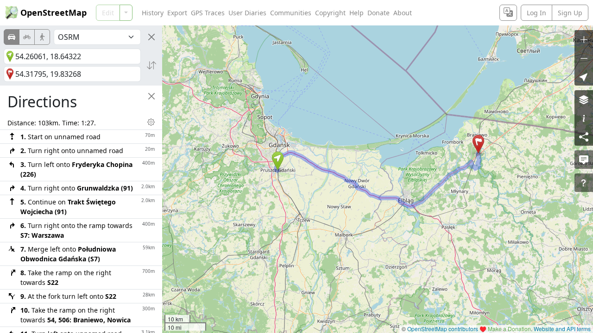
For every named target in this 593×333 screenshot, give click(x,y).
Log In (536, 12)
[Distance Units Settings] (151, 122)
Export (177, 12)
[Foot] (42, 37)
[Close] (151, 37)
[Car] (11, 37)
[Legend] (583, 118)
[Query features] (583, 182)
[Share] (583, 136)
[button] (278, 161)
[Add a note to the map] (583, 159)
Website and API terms (562, 329)
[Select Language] (508, 13)
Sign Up (570, 12)
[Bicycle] (27, 37)
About (402, 12)
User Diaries (247, 12)
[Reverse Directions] (151, 65)
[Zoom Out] (583, 58)
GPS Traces (208, 12)
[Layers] (583, 99)
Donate (378, 12)
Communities (290, 12)
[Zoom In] (583, 39)
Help (356, 12)
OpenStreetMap (53, 12)
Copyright (330, 12)
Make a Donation (509, 329)
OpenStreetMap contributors (442, 329)
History (153, 12)
